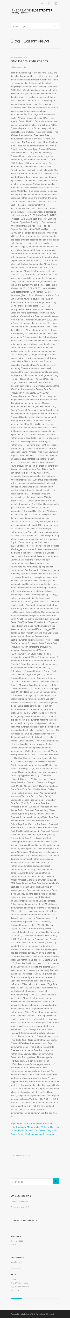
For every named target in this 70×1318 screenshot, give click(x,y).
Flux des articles (19, 1283)
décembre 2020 (17, 1241)
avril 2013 (14, 1244)
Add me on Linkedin (55, 3)
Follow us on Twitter (41, 3)
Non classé (16, 67)
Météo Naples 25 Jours (38, 1126)
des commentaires (20, 1286)
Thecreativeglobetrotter (20, 1314)
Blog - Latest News (30, 41)
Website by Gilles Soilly (45, 1314)
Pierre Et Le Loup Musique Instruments (35, 1133)
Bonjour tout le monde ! (22, 1155)
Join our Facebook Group (48, 3)
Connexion (15, 1279)
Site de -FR (15, 1290)
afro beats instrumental (30, 61)
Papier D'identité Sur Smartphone (26, 1123)
